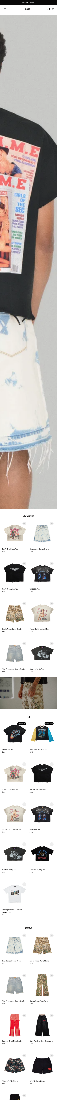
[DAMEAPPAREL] (28, 9)
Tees (28, 717)
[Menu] (5, 9)
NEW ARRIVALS (28, 516)
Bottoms (28, 928)
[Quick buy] (24, 523)
